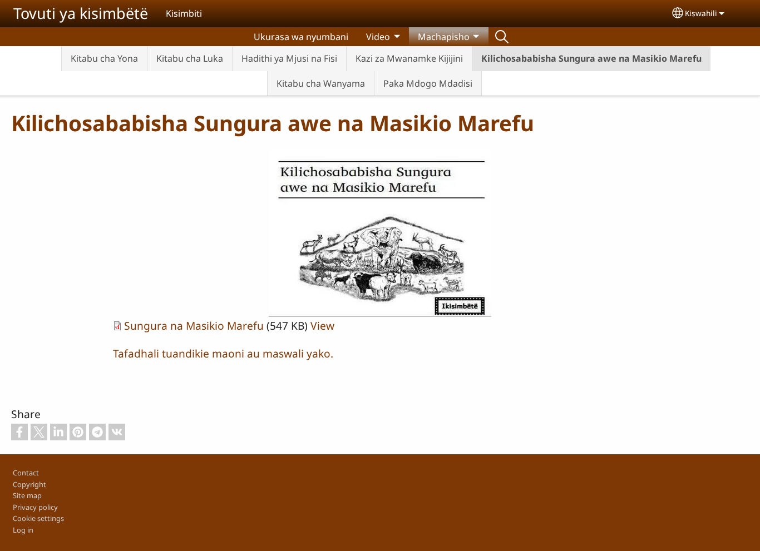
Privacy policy (35, 507)
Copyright (29, 484)
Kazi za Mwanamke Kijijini (409, 58)
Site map (27, 495)
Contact (26, 473)
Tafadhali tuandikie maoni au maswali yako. (223, 353)
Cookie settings (38, 518)
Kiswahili (701, 13)
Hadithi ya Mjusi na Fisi (289, 58)
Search (501, 36)
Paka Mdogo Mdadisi (427, 83)
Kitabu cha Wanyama (321, 83)
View (322, 325)
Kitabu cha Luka (189, 58)
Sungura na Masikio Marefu (194, 325)
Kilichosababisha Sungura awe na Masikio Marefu (591, 58)
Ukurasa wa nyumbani (301, 37)
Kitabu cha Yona (104, 58)
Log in (23, 530)
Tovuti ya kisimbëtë (80, 13)
